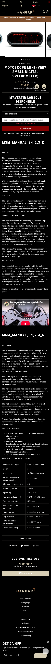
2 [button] (24, 59)
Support (5, 6)
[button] (21, 82)
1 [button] (21, 59)
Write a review (25, 573)
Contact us (25, 619)
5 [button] (29, 59)
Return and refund (25, 632)
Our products (25, 598)
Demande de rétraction (25, 627)
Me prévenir (25, 128)
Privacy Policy (25, 636)
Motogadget (25, 63)
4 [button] (27, 59)
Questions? (25, 538)
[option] (25, 19)
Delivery (25, 623)
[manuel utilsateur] (37, 86)
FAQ (3, 2)
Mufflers (25, 607)
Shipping (17, 88)
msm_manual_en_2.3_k (23, 142)
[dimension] (44, 86)
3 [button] (25, 59)
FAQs (25, 611)
